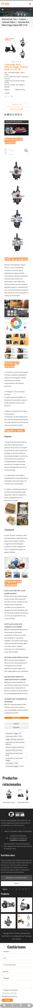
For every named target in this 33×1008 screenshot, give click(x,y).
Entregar (7, 1000)
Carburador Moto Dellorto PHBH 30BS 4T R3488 (23, 802)
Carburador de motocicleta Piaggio (14, 759)
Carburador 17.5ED (12, 763)
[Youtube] (23, 889)
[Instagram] (26, 889)
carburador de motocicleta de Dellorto (15, 743)
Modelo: (7, 89)
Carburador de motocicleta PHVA (14, 754)
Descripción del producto (14, 122)
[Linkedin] (16, 889)
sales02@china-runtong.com (18, 838)
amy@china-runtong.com (18, 836)
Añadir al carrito (15, 109)
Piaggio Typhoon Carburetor (15, 739)
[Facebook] (10, 889)
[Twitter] (19, 889)
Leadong (18, 939)
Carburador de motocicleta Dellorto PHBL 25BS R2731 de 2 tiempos (9, 802)
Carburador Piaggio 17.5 (13, 733)
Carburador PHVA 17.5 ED (14, 736)
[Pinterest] (29, 889)
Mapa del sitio (19, 936)
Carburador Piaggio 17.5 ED (14, 766)
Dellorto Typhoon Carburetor (15, 747)
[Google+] (13, 889)
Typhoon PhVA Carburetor (14, 750)
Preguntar (15, 104)
